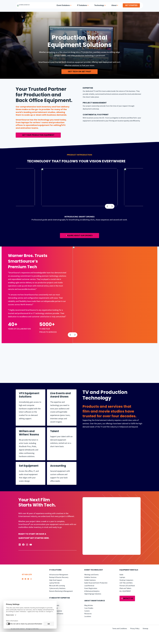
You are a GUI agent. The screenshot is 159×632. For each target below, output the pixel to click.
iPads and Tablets (125, 588)
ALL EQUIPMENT (125, 591)
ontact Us (127, 598)
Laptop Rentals (54, 583)
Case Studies (88, 608)
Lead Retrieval (89, 586)
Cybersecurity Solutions (57, 588)
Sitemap (145, 628)
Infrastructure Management (58, 575)
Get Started (131, 5)
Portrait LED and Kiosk (127, 586)
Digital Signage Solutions (92, 594)
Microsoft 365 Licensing (57, 586)
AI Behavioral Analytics (92, 591)
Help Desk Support (55, 580)
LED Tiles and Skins (126, 583)
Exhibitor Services (90, 577)
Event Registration (90, 588)
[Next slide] (112, 206)
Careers (87, 611)
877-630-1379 (27, 574)
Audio (121, 575)
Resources (88, 614)
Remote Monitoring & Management (61, 591)
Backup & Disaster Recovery (58, 577)
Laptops (122, 577)
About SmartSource (94, 600)
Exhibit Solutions (90, 580)
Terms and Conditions (119, 628)
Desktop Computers (126, 580)
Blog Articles (88, 605)
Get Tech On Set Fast (79, 71)
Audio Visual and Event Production (95, 583)
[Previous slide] (70, 334)
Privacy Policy (134, 628)
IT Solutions (55, 570)
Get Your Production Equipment (38, 135)
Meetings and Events (91, 575)
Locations (87, 616)
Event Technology (93, 570)
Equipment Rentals (129, 570)
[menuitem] (65, 5)
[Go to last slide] (107, 206)
